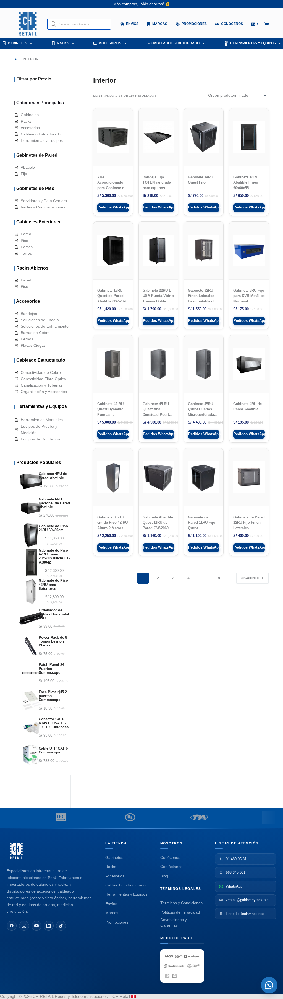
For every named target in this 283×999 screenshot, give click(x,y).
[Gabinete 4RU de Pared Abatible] (249, 364)
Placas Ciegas (33, 345)
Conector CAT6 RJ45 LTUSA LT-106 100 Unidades (54, 723)
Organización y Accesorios (44, 391)
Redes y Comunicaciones (43, 207)
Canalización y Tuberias (41, 385)
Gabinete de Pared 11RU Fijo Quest (201, 522)
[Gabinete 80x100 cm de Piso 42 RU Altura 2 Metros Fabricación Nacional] (113, 477)
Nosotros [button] (171, 843)
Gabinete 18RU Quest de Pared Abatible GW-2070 (112, 295)
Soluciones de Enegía (40, 320)
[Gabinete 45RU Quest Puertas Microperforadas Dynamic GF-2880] (203, 364)
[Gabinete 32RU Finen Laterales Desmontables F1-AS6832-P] (203, 250)
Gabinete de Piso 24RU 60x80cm (53, 528)
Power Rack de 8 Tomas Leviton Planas (53, 642)
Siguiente (250, 578)
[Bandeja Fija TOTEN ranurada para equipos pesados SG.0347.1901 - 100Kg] (158, 137)
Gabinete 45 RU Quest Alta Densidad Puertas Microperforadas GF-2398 (158, 414)
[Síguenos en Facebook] (12, 926)
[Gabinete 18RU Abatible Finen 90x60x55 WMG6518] (249, 137)
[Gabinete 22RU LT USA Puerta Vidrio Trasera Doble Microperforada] (158, 250)
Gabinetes (17, 43)
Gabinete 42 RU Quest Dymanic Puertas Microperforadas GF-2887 (111, 414)
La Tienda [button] (116, 843)
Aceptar (234, 989)
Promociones (116, 922)
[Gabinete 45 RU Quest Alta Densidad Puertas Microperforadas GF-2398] (158, 364)
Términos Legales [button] (180, 888)
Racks (63, 43)
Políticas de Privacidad (180, 912)
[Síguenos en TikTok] (61, 926)
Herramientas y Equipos (253, 43)
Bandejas (29, 313)
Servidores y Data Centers (44, 201)
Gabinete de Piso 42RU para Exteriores (53, 585)
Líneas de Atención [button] (237, 843)
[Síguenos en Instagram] (24, 926)
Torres (26, 253)
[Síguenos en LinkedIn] (49, 926)
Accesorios (110, 43)
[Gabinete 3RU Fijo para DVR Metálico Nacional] (249, 250)
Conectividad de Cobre (41, 372)
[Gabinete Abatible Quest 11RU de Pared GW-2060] (158, 477)
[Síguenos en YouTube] (36, 926)
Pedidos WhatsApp (113, 207)
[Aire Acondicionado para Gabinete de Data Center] (113, 137)
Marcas (186, 24)
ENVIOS (159, 24)
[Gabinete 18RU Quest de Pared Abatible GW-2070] (113, 250)
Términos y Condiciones (181, 903)
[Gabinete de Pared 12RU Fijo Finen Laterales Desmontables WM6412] (249, 477)
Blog (164, 876)
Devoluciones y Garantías (173, 922)
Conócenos (170, 857)
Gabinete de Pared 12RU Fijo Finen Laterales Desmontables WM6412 (249, 528)
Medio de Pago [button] (176, 938)
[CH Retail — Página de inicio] (16, 850)
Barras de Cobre (35, 332)
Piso (24, 240)
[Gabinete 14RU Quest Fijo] (203, 137)
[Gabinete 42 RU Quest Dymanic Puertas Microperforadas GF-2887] (113, 364)
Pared (26, 234)
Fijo (24, 173)
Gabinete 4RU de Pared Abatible (53, 476)
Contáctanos (171, 866)
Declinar (253, 989)
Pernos (27, 339)
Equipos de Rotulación (40, 439)
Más (245, 24)
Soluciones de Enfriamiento (45, 326)
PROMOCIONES (220, 24)
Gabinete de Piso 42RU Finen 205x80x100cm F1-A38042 (54, 556)
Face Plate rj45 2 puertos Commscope (53, 696)
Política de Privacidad (202, 989)
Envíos (111, 903)
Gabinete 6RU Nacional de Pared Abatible (54, 503)
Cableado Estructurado (175, 43)
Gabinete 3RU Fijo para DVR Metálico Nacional (249, 295)
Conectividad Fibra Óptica (43, 379)
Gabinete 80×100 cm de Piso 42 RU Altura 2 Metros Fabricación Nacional (112, 528)
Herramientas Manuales (42, 420)
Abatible (28, 167)
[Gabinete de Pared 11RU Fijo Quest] (203, 477)
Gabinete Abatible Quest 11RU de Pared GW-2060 (158, 522)
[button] (269, 985)
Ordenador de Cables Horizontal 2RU (54, 614)
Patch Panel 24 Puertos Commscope (51, 669)
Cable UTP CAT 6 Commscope (53, 750)
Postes (27, 247)
